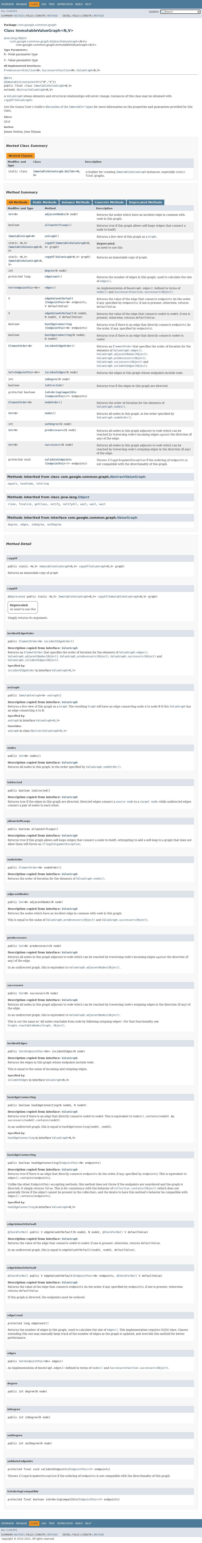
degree (49, 270)
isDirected (53, 385)
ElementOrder (17, 345)
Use (43, 4)
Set (10, 214)
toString (42, 483)
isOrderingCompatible (60, 392)
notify (55, 504)
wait (83, 504)
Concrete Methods (109, 202)
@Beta (8, 78)
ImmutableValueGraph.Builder (54, 171)
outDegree (52, 424)
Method (52, 15)
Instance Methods (76, 202)
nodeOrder (52, 402)
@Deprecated (16, 596)
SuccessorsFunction (56, 70)
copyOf (49, 243)
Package (21, 4)
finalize (25, 504)
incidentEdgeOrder (58, 345)
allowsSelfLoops (56, 225)
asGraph (50, 236)
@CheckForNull (18, 1232)
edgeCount (52, 276)
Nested (19, 15)
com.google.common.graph (37, 24)
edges (49, 287)
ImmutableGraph (19, 236)
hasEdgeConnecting (58, 324)
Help (88, 4)
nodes (49, 413)
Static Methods (44, 202)
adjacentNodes (55, 214)
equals (12, 483)
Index (79, 4)
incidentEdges (55, 372)
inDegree (51, 379)
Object (83, 497)
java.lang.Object (15, 38)
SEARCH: (154, 11)
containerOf (30, 81)
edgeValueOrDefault (59, 298)
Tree (52, 4)
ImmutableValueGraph (49, 85)
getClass (41, 504)
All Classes (9, 11)
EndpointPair (24, 287)
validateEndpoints (58, 459)
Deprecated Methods (145, 202)
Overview (7, 4)
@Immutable (12, 81)
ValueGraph (84, 70)
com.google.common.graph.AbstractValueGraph (44, 41)
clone (12, 504)
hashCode (26, 483)
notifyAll (70, 504)
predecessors (54, 430)
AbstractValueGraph (31, 89)
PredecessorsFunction (20, 70)
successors (53, 444)
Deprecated (65, 4)
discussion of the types (69, 106)
